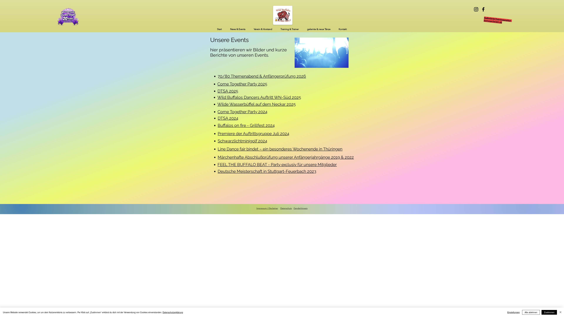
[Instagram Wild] (476, 9)
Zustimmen (549, 312)
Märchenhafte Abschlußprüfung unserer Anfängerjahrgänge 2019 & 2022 (286, 157)
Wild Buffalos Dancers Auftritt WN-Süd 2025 (259, 97)
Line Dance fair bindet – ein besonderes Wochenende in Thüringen (280, 149)
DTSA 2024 (228, 118)
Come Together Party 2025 (242, 84)
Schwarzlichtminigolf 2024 (242, 141)
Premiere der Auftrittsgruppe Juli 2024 (253, 133)
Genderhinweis (301, 208)
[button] (238, 29)
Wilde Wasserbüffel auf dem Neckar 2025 (256, 104)
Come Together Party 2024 (242, 111)
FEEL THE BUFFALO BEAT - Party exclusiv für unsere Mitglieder (277, 164)
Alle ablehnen (531, 312)
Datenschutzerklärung (173, 312)
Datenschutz (286, 208)
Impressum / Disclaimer (267, 208)
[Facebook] (483, 9)
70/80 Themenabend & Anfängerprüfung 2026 (262, 76)
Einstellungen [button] (513, 312)
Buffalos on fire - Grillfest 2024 (246, 125)
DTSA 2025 (228, 91)
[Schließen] (560, 312)
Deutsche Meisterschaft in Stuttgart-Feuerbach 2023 (267, 171)
